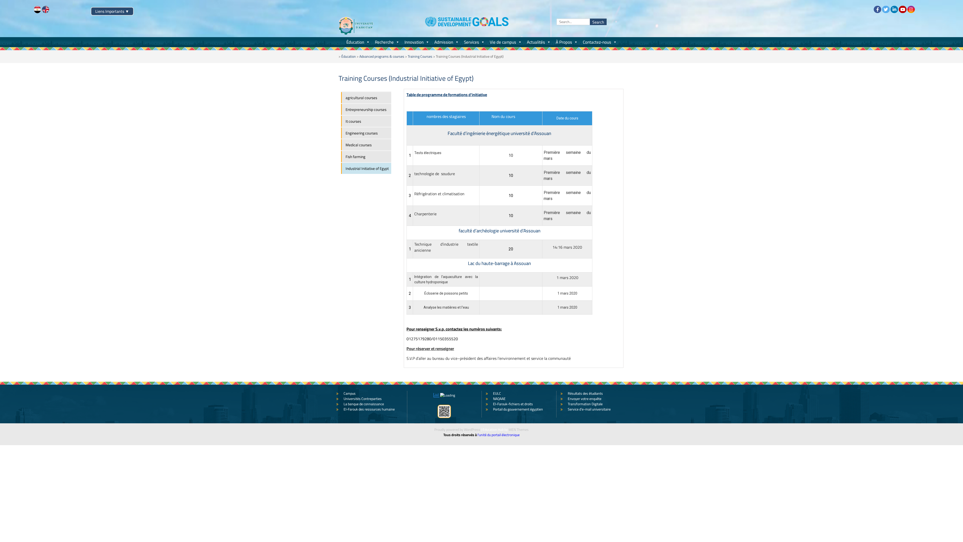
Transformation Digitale (585, 404)
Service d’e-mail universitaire (589, 409)
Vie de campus (503, 42)
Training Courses (420, 56)
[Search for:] (581, 22)
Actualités (536, 42)
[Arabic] (37, 9)
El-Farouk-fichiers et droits (513, 404)
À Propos (564, 42)
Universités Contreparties (363, 398)
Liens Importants (112, 11)
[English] (45, 9)
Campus (350, 393)
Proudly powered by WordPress (457, 429)
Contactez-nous (597, 42)
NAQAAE (499, 398)
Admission (443, 42)
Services (471, 42)
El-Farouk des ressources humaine (369, 409)
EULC (497, 393)
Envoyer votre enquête (584, 398)
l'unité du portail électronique (498, 435)
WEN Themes (519, 429)
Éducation (355, 42)
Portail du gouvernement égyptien (518, 409)
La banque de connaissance (364, 404)
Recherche (384, 42)
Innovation (414, 42)
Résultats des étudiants (585, 393)
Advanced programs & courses (381, 56)
